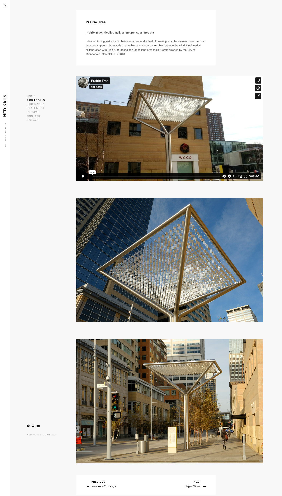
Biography (36, 104)
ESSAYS (33, 120)
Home (31, 96)
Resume (33, 112)
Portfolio (36, 100)
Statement (36, 108)
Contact (34, 116)
